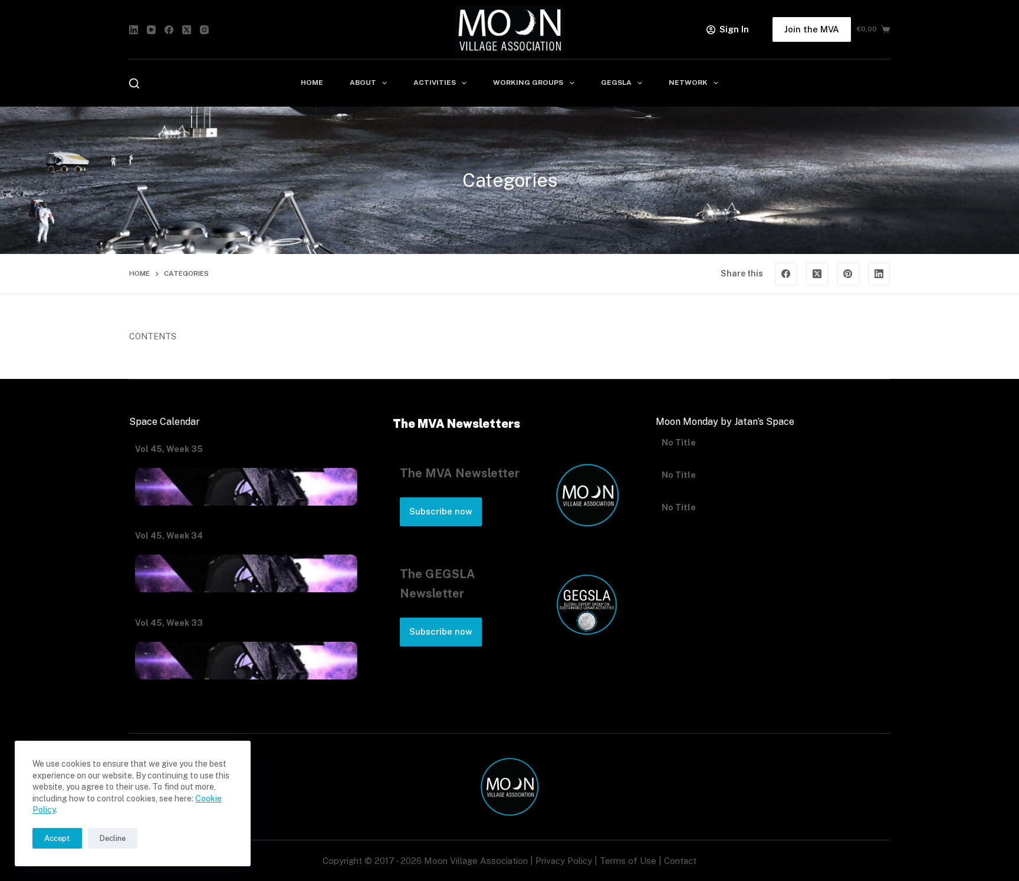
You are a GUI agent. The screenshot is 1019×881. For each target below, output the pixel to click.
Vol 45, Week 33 (169, 623)
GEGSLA (616, 82)
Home (312, 82)
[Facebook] (169, 29)
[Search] (134, 83)
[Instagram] (204, 29)
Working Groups (528, 82)
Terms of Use (628, 861)
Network (688, 82)
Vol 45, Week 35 (169, 449)
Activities (434, 82)
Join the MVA (811, 29)
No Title (679, 449)
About (363, 82)
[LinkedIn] (133, 29)
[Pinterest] (848, 274)
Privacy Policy (563, 861)
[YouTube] (151, 29)
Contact (680, 861)
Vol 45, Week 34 (169, 535)
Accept (57, 838)
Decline (113, 838)
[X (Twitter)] (186, 29)
